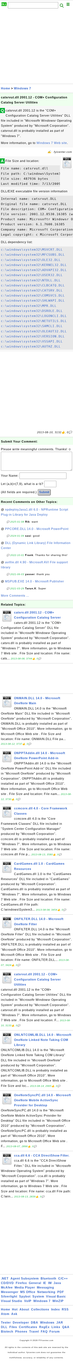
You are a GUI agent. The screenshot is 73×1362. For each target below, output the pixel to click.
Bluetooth (48, 1278)
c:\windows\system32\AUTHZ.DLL (31, 346)
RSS (65, 1309)
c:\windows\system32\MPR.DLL (29, 306)
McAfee (7, 1287)
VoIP (27, 1301)
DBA (34, 1322)
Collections (40, 1309)
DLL (4, 1327)
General (35, 1283)
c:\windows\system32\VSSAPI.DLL (32, 341)
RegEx (44, 1327)
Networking (46, 1292)
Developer (21, 1322)
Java (57, 1283)
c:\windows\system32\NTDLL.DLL (31, 280)
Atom (5, 1314)
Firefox (21, 1283)
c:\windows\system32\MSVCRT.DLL (32, 249)
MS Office (27, 1292)
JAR (59, 1322)
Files (13, 1327)
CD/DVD (7, 1283)
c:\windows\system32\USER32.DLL (32, 275)
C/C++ (63, 1278)
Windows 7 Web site (51, 143)
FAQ (44, 1331)
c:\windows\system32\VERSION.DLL (33, 336)
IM (50, 1283)
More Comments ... (15, 595)
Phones (21, 1331)
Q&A (65, 1327)
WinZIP (58, 1301)
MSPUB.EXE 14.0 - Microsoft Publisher (34, 581)
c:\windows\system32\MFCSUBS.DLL (33, 254)
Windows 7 (22, 88)
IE (44, 1283)
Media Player (25, 1287)
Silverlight (9, 1296)
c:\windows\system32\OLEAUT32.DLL (34, 331)
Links (55, 1327)
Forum (54, 1331)
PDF (60, 1292)
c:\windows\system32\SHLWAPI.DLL (33, 300)
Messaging (45, 1287)
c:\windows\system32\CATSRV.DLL (32, 290)
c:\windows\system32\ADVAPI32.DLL (34, 270)
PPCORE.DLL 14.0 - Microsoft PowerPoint (37, 528)
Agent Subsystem (24, 1278)
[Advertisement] (36, 47)
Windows (47, 1322)
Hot (15, 1309)
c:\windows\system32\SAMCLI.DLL (32, 326)
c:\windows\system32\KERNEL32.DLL (34, 265)
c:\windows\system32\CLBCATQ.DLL (33, 285)
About (24, 1309)
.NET (5, 1278)
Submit (44, 492)
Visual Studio (11, 1301)
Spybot (25, 1296)
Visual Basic (56, 1296)
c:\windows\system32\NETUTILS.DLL (34, 321)
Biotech (7, 1331)
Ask (14, 1314)
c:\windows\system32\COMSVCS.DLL (33, 295)
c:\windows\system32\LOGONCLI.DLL (34, 316)
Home (5, 88)
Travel (34, 1331)
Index (55, 1309)
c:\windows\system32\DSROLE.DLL (32, 311)
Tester (6, 1322)
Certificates (28, 1327)
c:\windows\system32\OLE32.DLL (31, 260)
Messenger (9, 1292)
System (38, 1296)
